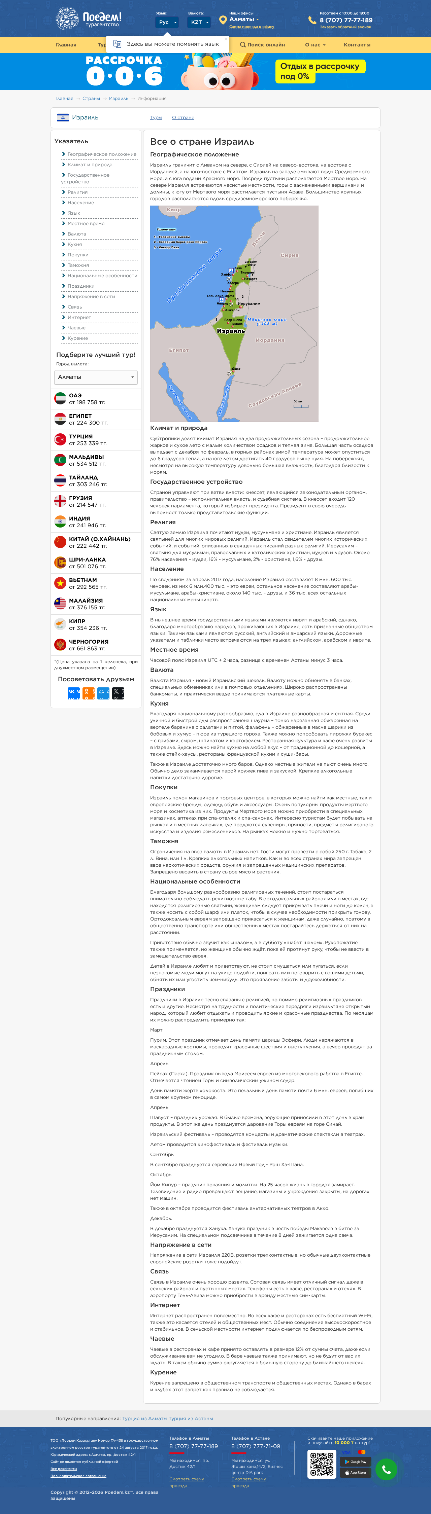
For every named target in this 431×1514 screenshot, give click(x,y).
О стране (183, 117)
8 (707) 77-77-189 (346, 20)
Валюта (77, 234)
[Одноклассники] (88, 693)
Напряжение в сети (91, 296)
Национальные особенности (102, 276)
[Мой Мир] (103, 693)
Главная (64, 99)
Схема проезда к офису (251, 27)
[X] (118, 693)
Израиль (118, 99)
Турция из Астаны (191, 1418)
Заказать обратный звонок (345, 27)
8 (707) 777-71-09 (255, 1446)
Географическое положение (102, 154)
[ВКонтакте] (73, 693)
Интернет (79, 317)
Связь (75, 307)
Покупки (78, 255)
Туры (156, 117)
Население (81, 203)
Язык (74, 213)
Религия (78, 192)
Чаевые (77, 328)
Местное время (86, 223)
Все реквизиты (64, 1469)
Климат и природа (90, 165)
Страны (91, 99)
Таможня (78, 265)
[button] (386, 1469)
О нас (313, 44)
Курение (78, 338)
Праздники (81, 286)
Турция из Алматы (145, 1418)
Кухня (75, 244)
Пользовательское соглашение (78, 1476)
